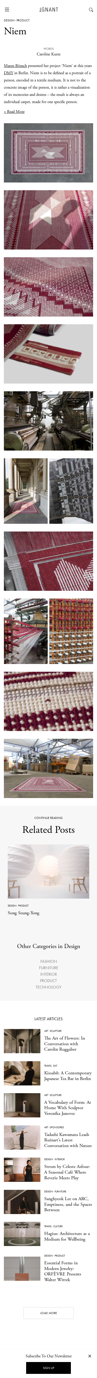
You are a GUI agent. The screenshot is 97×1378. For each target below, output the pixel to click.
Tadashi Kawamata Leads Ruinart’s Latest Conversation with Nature (68, 1140)
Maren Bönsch (15, 66)
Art (46, 1031)
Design (9, 20)
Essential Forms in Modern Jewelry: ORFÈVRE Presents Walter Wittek (62, 1271)
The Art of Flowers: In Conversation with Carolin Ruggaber (64, 1043)
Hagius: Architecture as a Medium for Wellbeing (67, 1236)
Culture (58, 1226)
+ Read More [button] (14, 111)
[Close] (90, 1356)
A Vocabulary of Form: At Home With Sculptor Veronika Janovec (67, 1107)
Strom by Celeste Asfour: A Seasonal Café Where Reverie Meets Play (67, 1172)
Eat (55, 1065)
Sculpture (56, 1031)
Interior (48, 974)
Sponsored (57, 1127)
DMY (8, 73)
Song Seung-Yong (23, 913)
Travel (48, 1065)
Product (23, 20)
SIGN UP (48, 1368)
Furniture (48, 967)
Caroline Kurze (49, 54)
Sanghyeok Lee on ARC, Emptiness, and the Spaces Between (68, 1204)
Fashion (48, 961)
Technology (48, 987)
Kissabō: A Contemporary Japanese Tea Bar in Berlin (68, 1076)
